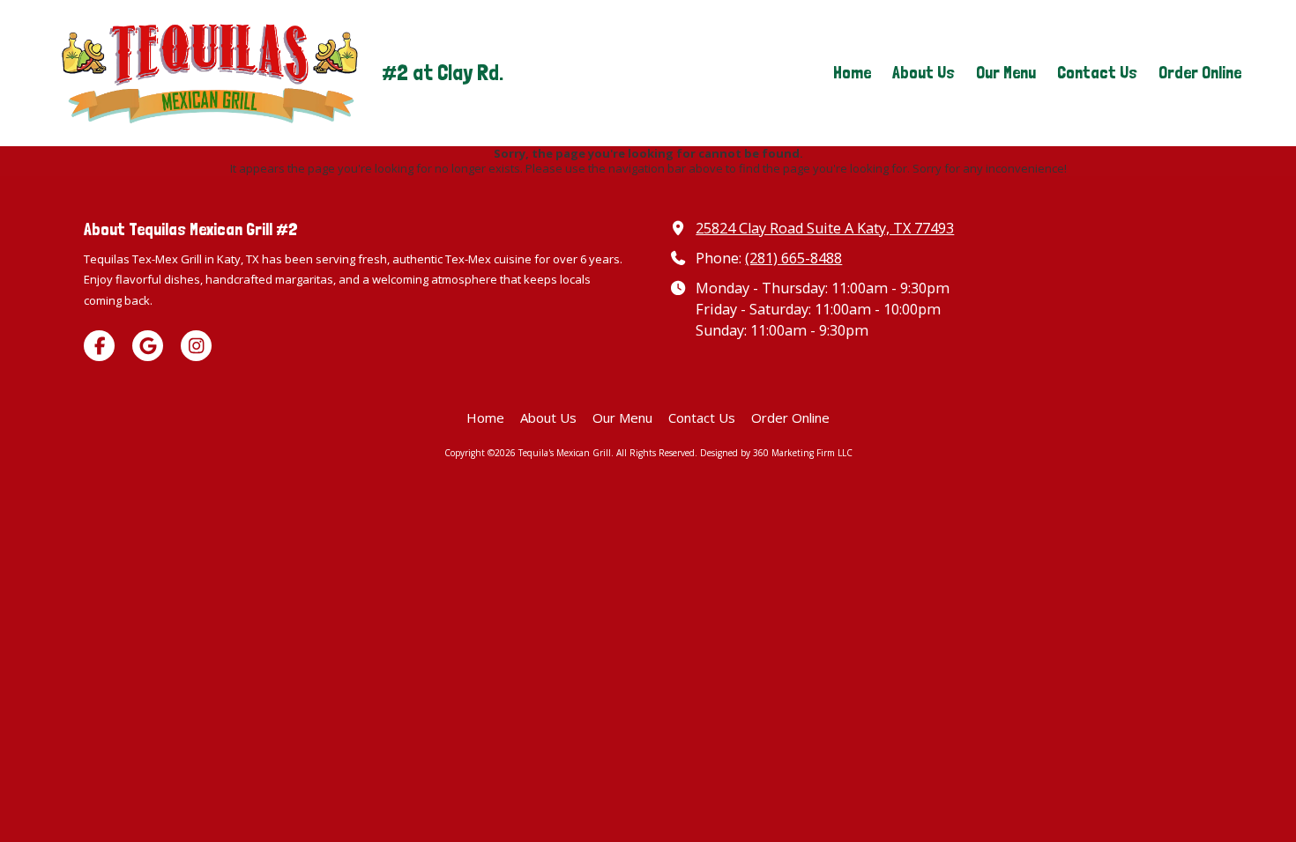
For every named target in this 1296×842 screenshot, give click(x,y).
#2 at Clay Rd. (442, 72)
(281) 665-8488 (793, 258)
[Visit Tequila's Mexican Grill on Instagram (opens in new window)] (196, 345)
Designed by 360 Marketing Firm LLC (776, 453)
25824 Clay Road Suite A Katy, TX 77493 (825, 228)
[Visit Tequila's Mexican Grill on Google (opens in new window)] (147, 345)
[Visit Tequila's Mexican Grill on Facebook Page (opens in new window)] (99, 345)
